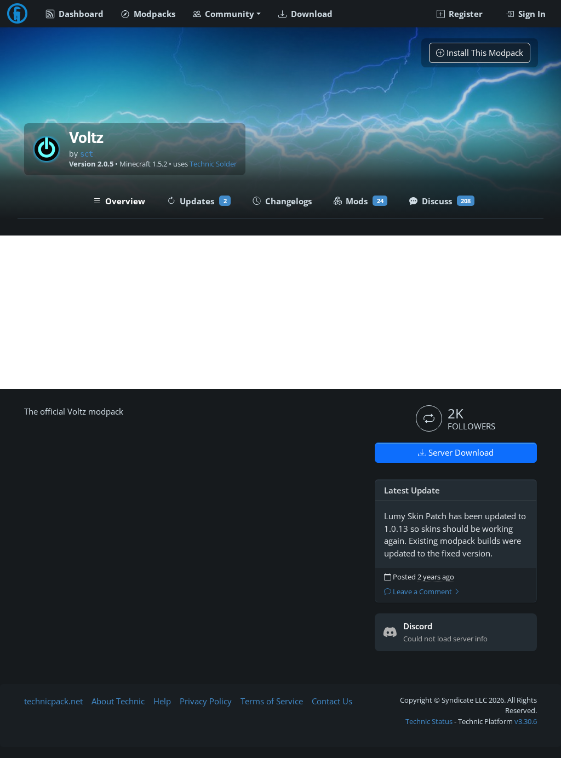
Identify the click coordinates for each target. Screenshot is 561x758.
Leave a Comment (422, 591)
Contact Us (332, 701)
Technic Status (429, 721)
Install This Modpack (483, 52)
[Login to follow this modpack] (429, 418)
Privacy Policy (206, 701)
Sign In (531, 13)
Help (162, 701)
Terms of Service (272, 701)
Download (311, 13)
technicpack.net (53, 701)
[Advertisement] (280, 312)
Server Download (460, 452)
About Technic (118, 701)
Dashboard (80, 13)
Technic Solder (213, 164)
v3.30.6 (525, 721)
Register (464, 13)
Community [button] (228, 13)
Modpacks (153, 13)
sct (86, 154)
